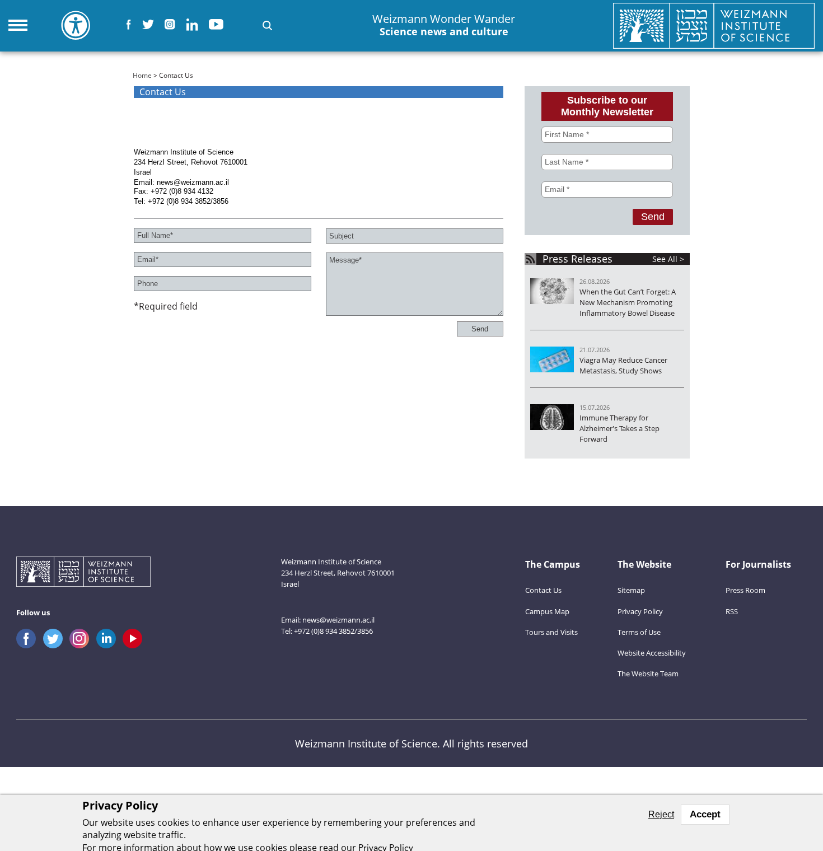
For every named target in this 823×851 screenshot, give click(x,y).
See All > (668, 259)
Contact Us (543, 590)
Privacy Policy (640, 611)
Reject (661, 814)
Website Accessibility (652, 653)
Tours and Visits (551, 632)
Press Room (745, 590)
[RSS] (530, 259)
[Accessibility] (75, 25)
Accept (705, 814)
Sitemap (631, 590)
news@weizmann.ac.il (338, 620)
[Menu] (17, 25)
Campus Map (547, 611)
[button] (267, 25)
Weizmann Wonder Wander (443, 25)
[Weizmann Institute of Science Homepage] (714, 25)
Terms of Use (639, 632)
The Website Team (648, 673)
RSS (732, 611)
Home (142, 75)
